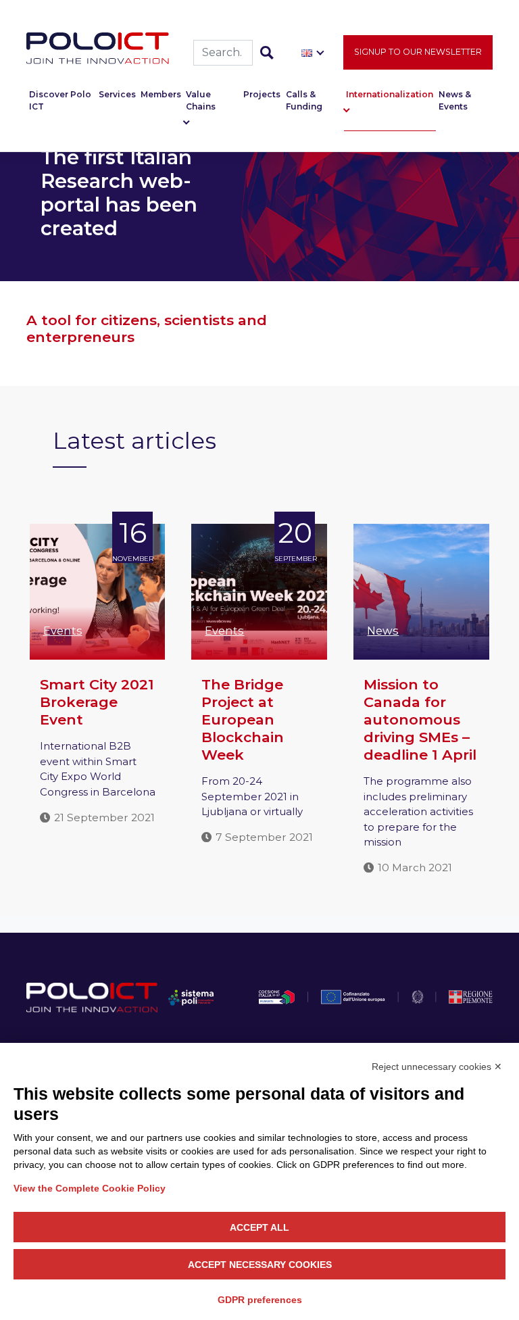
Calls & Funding (304, 100)
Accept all (259, 1227)
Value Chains (201, 100)
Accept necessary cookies (260, 1264)
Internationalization (389, 94)
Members (161, 94)
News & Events (455, 100)
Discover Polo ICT (60, 100)
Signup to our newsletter (418, 52)
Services (117, 94)
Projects (261, 94)
